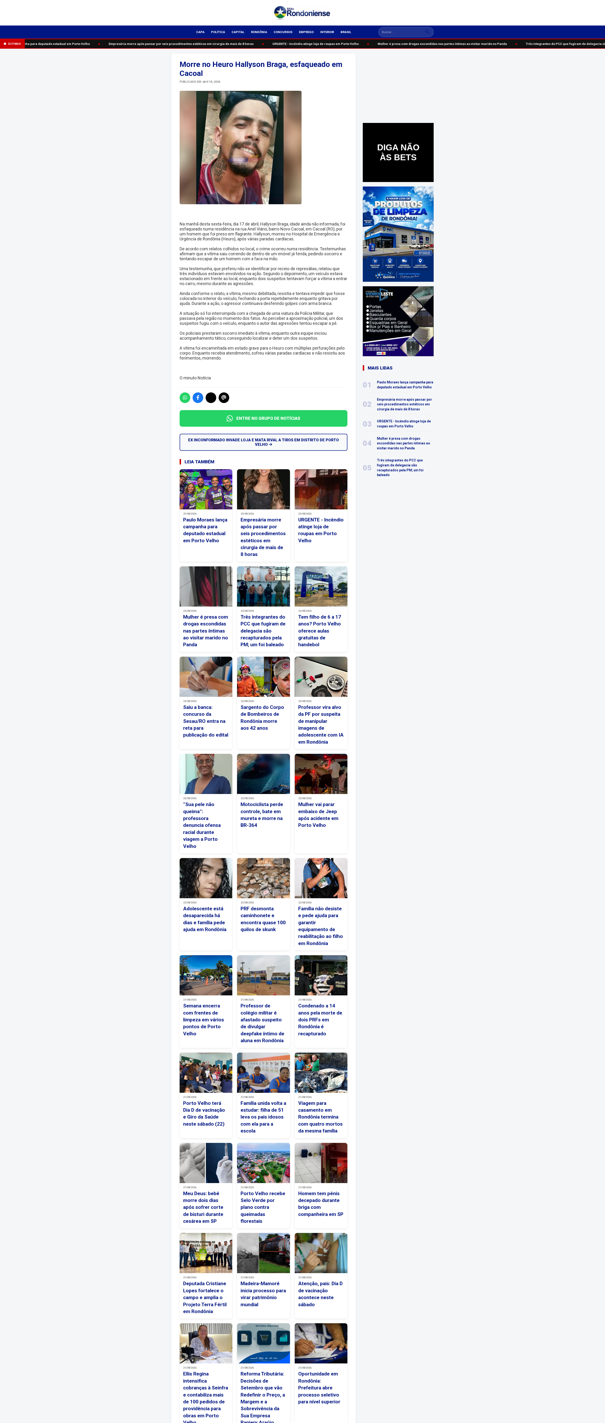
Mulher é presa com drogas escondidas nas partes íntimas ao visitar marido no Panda (426, 44)
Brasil (346, 32)
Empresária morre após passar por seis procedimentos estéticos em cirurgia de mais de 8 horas (164, 44)
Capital (238, 32)
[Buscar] (427, 32)
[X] (211, 397)
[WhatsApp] (185, 397)
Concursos (283, 32)
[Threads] (224, 397)
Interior (327, 32)
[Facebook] (198, 397)
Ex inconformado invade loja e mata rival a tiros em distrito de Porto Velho (263, 442)
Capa (200, 32)
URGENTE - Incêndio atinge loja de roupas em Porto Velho (299, 44)
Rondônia (259, 32)
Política (218, 32)
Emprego (306, 32)
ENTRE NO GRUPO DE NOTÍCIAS (268, 418)
